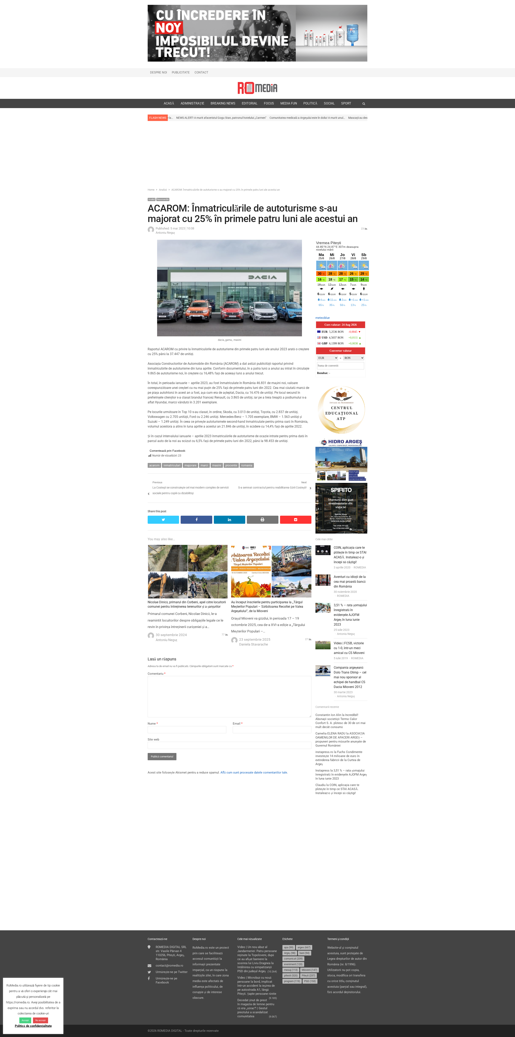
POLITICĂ (310, 103)
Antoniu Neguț (346, 633)
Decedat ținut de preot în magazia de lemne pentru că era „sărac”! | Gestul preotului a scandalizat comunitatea (255, 1008)
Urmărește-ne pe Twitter (171, 972)
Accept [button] (25, 1020)
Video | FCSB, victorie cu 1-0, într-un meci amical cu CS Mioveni (349, 648)
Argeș (290, 952)
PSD (310, 981)
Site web (153, 739)
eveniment (293, 964)
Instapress (322, 770)
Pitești (308, 975)
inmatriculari (172, 465)
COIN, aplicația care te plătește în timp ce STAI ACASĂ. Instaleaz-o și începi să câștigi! (337, 789)
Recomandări (163, 199)
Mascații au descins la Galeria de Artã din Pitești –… (313, 117)
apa (289, 947)
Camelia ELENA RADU (330, 733)
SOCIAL (329, 103)
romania (246, 465)
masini (216, 465)
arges (304, 947)
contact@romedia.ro (169, 965)
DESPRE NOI (158, 72)
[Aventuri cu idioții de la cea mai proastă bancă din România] (323, 577)
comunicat (293, 958)
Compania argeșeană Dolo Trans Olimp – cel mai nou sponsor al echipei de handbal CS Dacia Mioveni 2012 (350, 677)
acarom (154, 465)
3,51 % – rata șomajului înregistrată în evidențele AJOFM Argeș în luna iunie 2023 (350, 614)
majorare (190, 465)
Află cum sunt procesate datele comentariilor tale (253, 772)
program (292, 981)
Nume (153, 723)
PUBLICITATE (181, 72)
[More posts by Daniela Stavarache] (234, 639)
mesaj (291, 969)
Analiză (151, 199)
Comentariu (156, 673)
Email (237, 723)
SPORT (346, 103)
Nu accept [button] (40, 1020)
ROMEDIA (360, 567)
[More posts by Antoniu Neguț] (151, 232)
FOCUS (269, 103)
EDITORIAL (250, 103)
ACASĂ (169, 103)
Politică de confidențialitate (33, 1026)
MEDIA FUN (288, 103)
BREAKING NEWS (223, 103)
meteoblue (322, 318)
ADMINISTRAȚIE (192, 103)
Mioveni (309, 969)
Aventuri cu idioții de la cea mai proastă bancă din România (350, 581)
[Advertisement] (257, 154)
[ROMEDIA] (257, 88)
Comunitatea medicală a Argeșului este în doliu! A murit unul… (241, 117)
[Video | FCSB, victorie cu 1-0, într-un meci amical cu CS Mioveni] (323, 643)
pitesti (291, 975)
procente (231, 465)
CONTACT (201, 72)
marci (204, 465)
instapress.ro (324, 752)
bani (305, 952)
